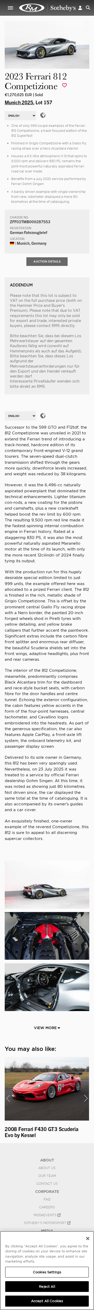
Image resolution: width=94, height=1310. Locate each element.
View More (46, 1028)
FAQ (47, 1199)
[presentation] (8, 1098)
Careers (47, 1207)
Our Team (47, 1176)
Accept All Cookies (47, 1301)
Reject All (47, 1287)
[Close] (87, 1238)
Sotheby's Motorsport (45, 1223)
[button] (80, 8)
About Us (47, 1168)
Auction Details (47, 261)
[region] (47, 1270)
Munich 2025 (19, 102)
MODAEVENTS (45, 1215)
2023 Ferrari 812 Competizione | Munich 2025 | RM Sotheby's (47, 8)
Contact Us (47, 1184)
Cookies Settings (47, 1272)
